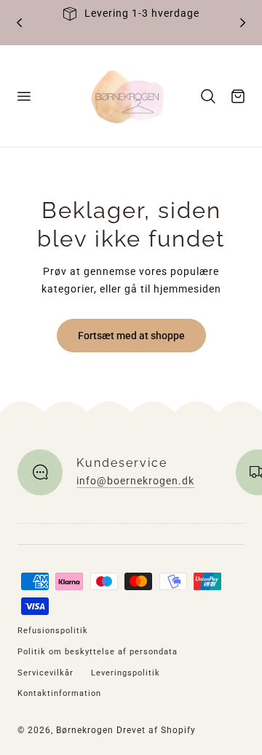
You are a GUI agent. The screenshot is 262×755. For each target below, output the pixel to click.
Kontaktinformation (59, 693)
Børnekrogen (85, 730)
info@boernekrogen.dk (135, 481)
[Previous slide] (19, 22)
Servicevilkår (45, 673)
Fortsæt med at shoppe (131, 335)
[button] (23, 95)
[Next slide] (242, 22)
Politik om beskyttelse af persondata (97, 652)
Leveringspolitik (125, 673)
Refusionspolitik (52, 630)
